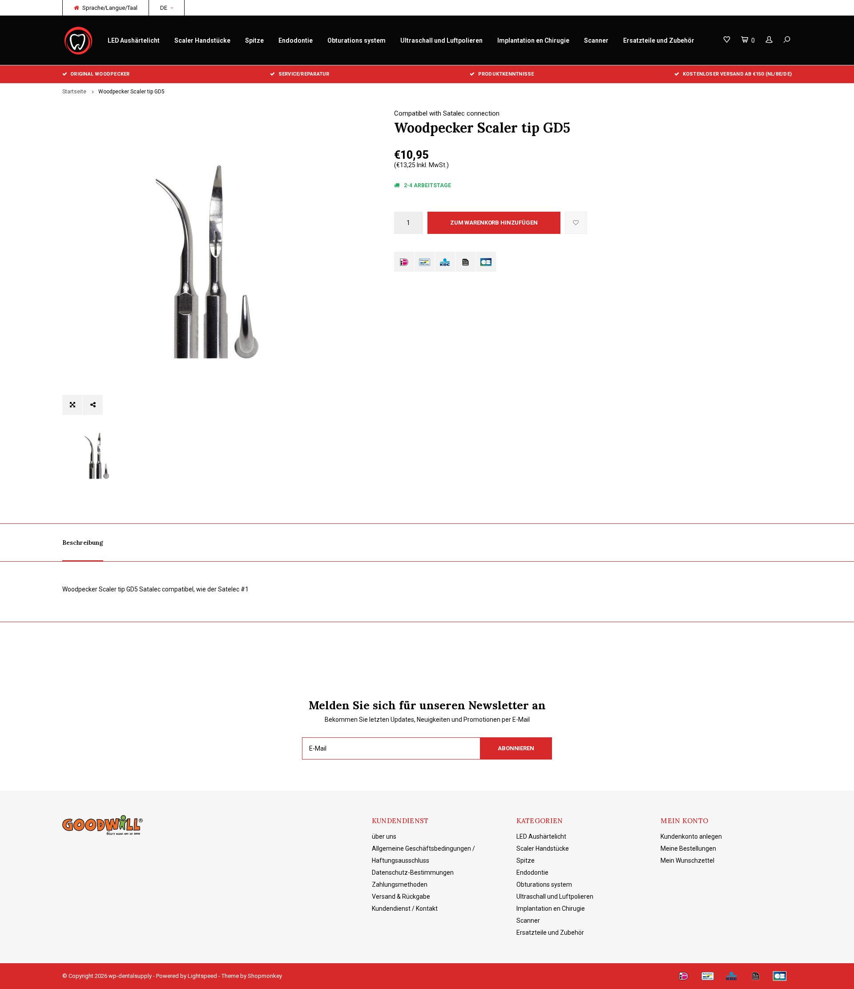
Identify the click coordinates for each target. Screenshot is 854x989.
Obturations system (356, 40)
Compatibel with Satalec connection (447, 113)
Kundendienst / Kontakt (405, 908)
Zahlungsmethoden (399, 884)
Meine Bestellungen (688, 848)
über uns (384, 836)
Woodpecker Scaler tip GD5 (131, 91)
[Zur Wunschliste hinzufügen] (576, 223)
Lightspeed (202, 976)
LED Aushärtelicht (134, 40)
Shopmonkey (265, 976)
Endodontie (295, 40)
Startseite (74, 91)
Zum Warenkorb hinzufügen (494, 222)
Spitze (254, 40)
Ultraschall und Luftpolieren (441, 40)
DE (163, 7)
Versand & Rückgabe (401, 896)
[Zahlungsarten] (404, 262)
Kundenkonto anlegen (691, 836)
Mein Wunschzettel (687, 860)
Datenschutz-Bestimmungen (413, 872)
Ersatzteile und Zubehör (658, 40)
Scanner (596, 40)
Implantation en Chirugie (533, 40)
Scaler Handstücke (202, 40)
